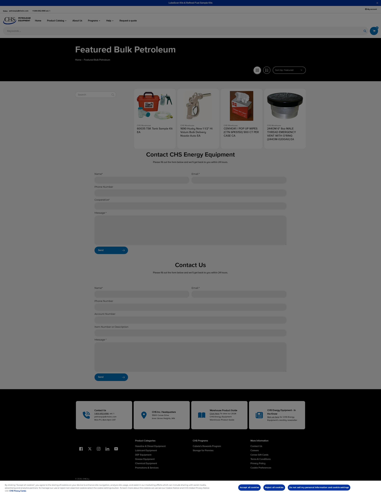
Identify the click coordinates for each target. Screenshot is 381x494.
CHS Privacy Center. (17, 491)
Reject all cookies (274, 487)
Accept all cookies (249, 487)
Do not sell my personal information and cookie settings (319, 487)
